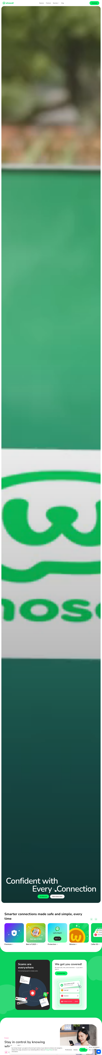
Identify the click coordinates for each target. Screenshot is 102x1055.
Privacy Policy (48, 1050)
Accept (83, 1050)
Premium (48, 3)
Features (41, 3)
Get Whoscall (43, 896)
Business (55, 3)
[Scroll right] (96, 919)
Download (94, 3)
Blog (62, 3)
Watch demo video (57, 896)
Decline (76, 1050)
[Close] (89, 1049)
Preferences (68, 1050)
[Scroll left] (91, 919)
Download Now (61, 973)
